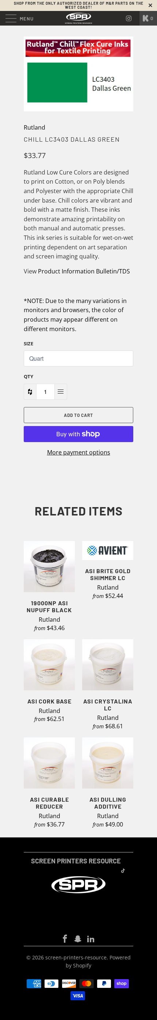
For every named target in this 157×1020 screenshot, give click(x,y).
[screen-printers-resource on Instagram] (78, 939)
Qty (28, 376)
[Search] (131, 18)
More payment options (78, 452)
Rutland (34, 127)
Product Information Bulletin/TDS (84, 271)
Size (28, 343)
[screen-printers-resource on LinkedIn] (91, 939)
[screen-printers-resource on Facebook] (65, 939)
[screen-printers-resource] (78, 18)
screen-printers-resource (76, 957)
